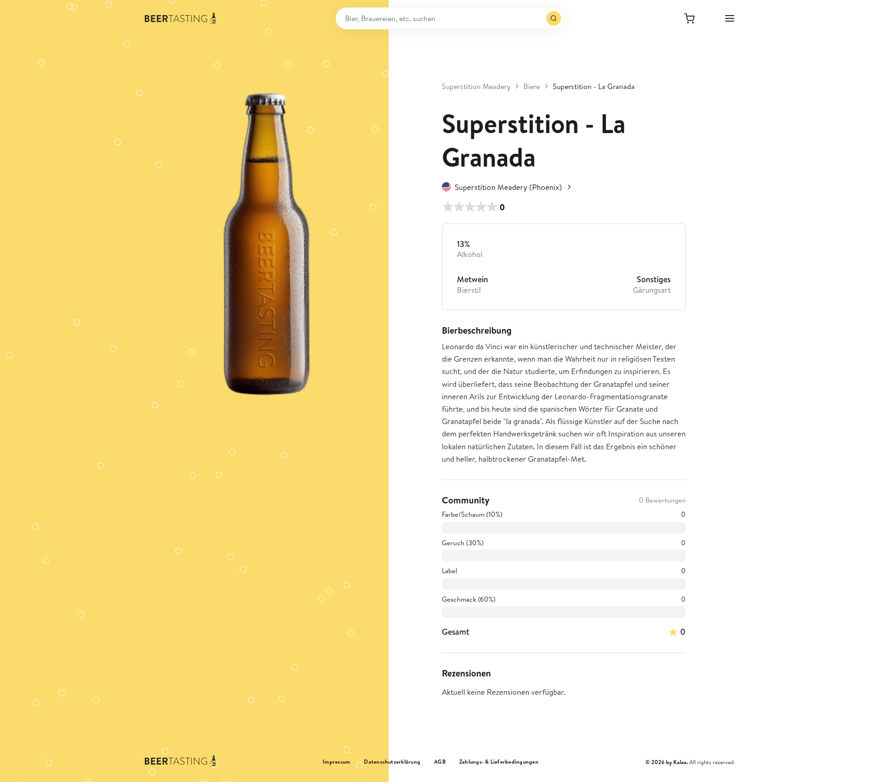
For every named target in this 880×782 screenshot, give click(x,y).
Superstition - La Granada (594, 86)
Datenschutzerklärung (392, 761)
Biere (531, 86)
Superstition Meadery (476, 86)
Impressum (336, 761)
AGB (440, 761)
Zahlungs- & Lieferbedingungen (499, 761)
